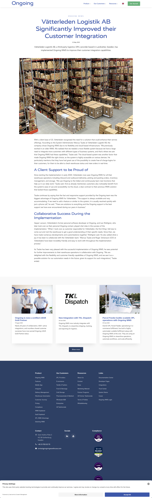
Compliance (38, 407)
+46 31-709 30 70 (44, 444)
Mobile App (38, 385)
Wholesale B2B (61, 400)
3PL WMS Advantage (42, 418)
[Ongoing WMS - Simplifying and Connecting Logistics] (22, 3)
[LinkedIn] (67, 436)
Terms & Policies (83, 400)
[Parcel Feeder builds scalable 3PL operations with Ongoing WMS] (119, 299)
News (79, 385)
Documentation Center (106, 378)
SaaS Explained (40, 414)
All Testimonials (61, 407)
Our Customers (99, 4)
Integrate (38, 389)
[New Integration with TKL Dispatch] (76, 299)
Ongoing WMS (39, 378)
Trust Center (103, 389)
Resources (113, 4)
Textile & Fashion (61, 385)
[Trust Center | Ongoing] (98, 443)
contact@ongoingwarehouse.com (49, 448)
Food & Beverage (61, 389)
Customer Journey (41, 400)
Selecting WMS (40, 422)
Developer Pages (104, 381)
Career (101, 396)
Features (38, 381)
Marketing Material (83, 389)
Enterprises (59, 403)
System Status (103, 392)
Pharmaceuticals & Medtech (65, 396)
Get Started (134, 4)
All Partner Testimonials (85, 396)
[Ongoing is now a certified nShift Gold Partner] (32, 299)
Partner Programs (83, 392)
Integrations (102, 385)
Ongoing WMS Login (105, 400)
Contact (80, 381)
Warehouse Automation (42, 396)
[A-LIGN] (98, 459)
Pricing (37, 403)
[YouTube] (73, 436)
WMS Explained (40, 411)
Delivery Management (42, 392)
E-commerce (60, 381)
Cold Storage (60, 392)
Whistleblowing (82, 403)
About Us (81, 378)
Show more (76, 349)
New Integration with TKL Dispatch (75, 318)
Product (87, 4)
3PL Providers (60, 378)
